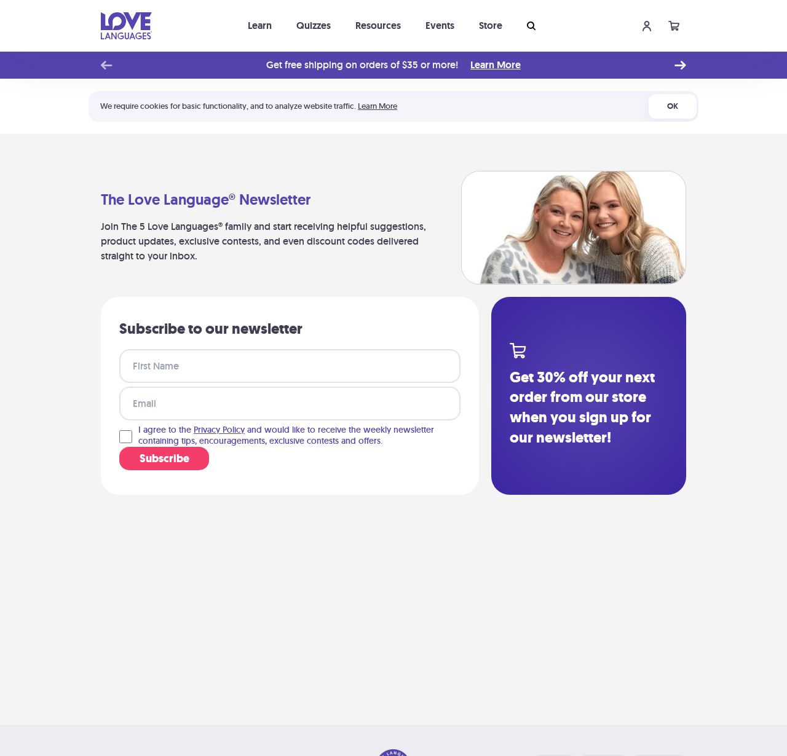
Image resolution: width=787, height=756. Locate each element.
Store (490, 25)
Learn (260, 25)
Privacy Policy (219, 429)
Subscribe (164, 458)
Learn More (495, 65)
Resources (378, 25)
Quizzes (313, 25)
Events (439, 25)
